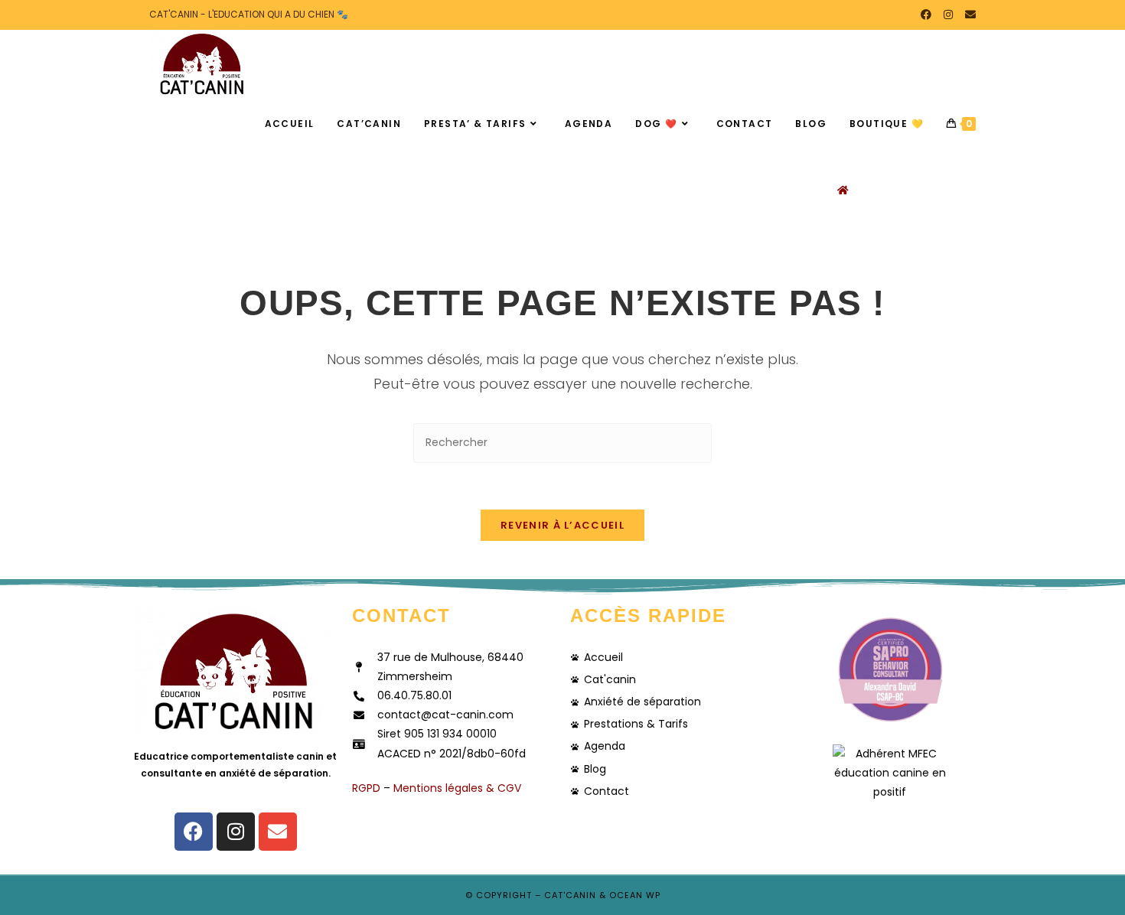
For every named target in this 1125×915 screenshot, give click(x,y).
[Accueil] (843, 190)
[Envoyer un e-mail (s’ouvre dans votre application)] (967, 14)
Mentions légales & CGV (457, 788)
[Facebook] (193, 831)
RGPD (366, 788)
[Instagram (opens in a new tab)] (948, 14)
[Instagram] (236, 831)
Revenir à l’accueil (562, 525)
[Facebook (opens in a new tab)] (926, 14)
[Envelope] (278, 831)
